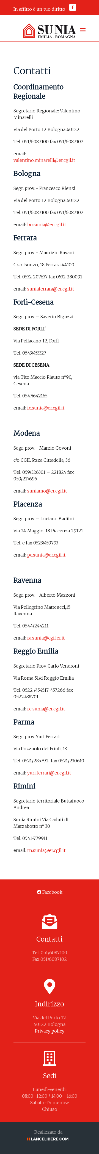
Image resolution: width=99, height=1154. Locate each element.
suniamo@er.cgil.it (47, 491)
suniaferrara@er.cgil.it (50, 289)
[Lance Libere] (49, 1138)
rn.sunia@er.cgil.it (46, 850)
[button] (83, 30)
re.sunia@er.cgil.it (46, 709)
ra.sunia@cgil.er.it (46, 638)
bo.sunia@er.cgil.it (46, 224)
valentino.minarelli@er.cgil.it (44, 160)
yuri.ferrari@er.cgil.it (49, 773)
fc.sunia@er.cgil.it (45, 408)
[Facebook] (72, 7)
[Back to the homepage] (49, 30)
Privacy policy (49, 1031)
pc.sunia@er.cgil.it (46, 555)
